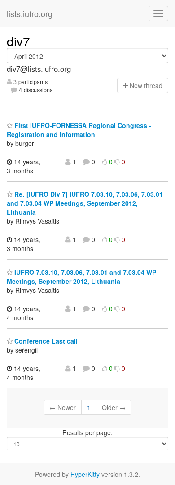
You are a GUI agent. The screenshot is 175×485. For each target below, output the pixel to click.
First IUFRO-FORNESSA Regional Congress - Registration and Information (79, 130)
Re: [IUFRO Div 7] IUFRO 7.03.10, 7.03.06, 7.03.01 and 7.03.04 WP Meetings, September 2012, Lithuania (85, 203)
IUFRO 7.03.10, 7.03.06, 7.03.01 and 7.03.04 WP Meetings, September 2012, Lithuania (81, 277)
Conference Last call (45, 340)
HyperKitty (85, 474)
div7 (18, 41)
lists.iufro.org (29, 13)
